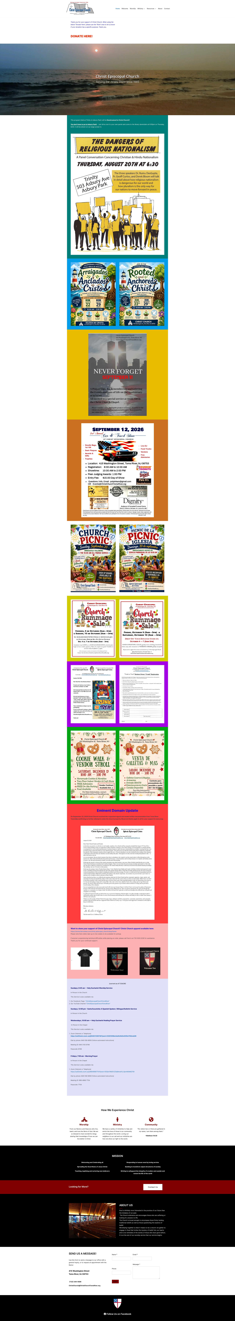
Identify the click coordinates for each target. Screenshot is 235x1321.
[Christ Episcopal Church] (80, 9)
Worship (133, 8)
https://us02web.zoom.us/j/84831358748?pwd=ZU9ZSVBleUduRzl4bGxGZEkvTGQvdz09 (103, 1036)
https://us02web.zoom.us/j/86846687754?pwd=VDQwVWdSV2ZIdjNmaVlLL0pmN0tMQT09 (102, 1072)
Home (118, 8)
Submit (115, 1281)
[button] (152, 1187)
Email (135, 1254)
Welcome (125, 8)
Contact (167, 8)
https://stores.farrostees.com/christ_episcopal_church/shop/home (93, 931)
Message (136, 1264)
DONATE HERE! (82, 36)
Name (114, 1254)
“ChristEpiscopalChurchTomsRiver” (97, 1001)
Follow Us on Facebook (118, 1314)
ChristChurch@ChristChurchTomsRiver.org (84, 1285)
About (160, 8)
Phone (114, 1269)
